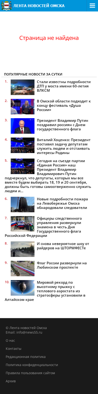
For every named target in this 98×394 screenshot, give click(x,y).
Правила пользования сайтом (30, 373)
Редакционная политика (26, 356)
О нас (10, 340)
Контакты (13, 348)
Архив (11, 381)
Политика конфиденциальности (32, 364)
